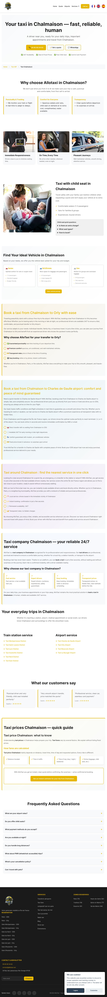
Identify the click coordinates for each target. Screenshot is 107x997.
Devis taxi (41, 925)
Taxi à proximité (43, 913)
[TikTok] (34, 993)
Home (55, 6)
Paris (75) (77, 899)
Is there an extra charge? (69, 226)
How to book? (64, 233)
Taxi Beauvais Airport (66, 649)
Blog (39, 921)
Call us (85, 6)
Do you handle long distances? (17, 845)
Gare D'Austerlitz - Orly (9, 950)
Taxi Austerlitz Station (14, 653)
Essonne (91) (78, 906)
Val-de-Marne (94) (96, 906)
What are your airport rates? (16, 813)
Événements (42, 928)
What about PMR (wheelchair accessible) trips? (24, 853)
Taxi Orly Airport (64, 645)
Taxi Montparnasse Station (16, 641)
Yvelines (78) (78, 902)
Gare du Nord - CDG (8, 932)
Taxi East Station (12, 661)
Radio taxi (41, 917)
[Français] (93, 6)
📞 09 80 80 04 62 (36, 47)
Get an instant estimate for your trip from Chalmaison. (53, 779)
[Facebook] (14, 993)
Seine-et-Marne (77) (97, 902)
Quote (61, 6)
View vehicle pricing (53, 291)
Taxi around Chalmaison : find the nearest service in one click (46, 472)
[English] (98, 6)
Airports (67, 6)
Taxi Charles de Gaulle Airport (69, 641)
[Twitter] (19, 993)
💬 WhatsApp (73, 47)
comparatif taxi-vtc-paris (46, 906)
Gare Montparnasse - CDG (10, 924)
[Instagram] (24, 993)
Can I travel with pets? (14, 870)
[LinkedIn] (29, 993)
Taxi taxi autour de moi (45, 910)
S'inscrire (29, 978)
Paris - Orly (5, 920)
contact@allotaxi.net (9, 967)
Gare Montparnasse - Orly (10, 928)
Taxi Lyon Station (12, 649)
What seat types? (66, 229)
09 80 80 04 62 (8, 964)
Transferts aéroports (44, 899)
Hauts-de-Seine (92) (97, 899)
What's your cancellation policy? (18, 862)
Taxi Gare (41, 902)
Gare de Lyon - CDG (8, 939)
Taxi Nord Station (12, 657)
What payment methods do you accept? (21, 829)
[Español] (103, 6)
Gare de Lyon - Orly (8, 943)
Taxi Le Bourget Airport (66, 653)
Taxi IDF (14, 67)
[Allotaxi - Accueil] (8, 6)
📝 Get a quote (55, 47)
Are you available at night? (15, 837)
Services (75, 6)
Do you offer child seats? (15, 821)
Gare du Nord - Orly (8, 935)
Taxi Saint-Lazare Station (15, 645)
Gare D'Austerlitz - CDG (9, 947)
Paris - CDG (5, 917)
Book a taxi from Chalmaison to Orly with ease (40, 313)
